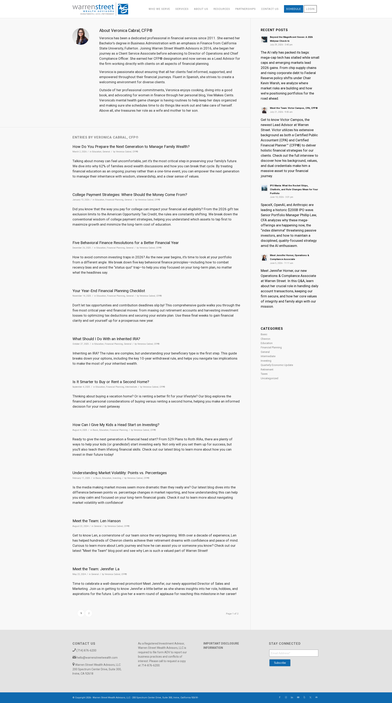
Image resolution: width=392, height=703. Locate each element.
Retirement (267, 369)
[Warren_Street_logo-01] (100, 9)
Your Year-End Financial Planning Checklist (108, 290)
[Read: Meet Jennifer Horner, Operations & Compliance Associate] (264, 257)
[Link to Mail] (316, 697)
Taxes (264, 373)
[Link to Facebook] (280, 697)
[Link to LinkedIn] (292, 697)
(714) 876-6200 (86, 650)
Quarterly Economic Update (277, 365)
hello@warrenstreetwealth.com (97, 657)
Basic (95, 430)
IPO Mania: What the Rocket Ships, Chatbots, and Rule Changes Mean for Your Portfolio (294, 189)
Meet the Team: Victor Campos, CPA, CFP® (294, 108)
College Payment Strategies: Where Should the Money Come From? (129, 194)
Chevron (265, 338)
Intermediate (131, 387)
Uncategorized (269, 378)
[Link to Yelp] (304, 697)
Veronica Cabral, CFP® (127, 151)
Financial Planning (114, 199)
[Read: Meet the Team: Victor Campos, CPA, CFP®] (264, 110)
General (106, 151)
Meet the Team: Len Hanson (96, 521)
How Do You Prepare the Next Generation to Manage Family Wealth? (130, 146)
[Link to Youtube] (298, 697)
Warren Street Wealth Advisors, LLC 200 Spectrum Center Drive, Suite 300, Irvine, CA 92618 (96, 669)
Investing (116, 478)
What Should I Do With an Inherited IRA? (106, 338)
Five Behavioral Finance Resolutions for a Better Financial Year (125, 242)
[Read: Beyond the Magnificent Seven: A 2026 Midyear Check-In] (264, 39)
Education (96, 151)
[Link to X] (310, 697)
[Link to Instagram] (286, 697)
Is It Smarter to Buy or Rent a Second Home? (110, 381)
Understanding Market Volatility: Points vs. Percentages (119, 472)
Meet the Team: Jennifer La (95, 569)
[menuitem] (159, 9)
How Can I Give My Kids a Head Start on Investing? (115, 424)
